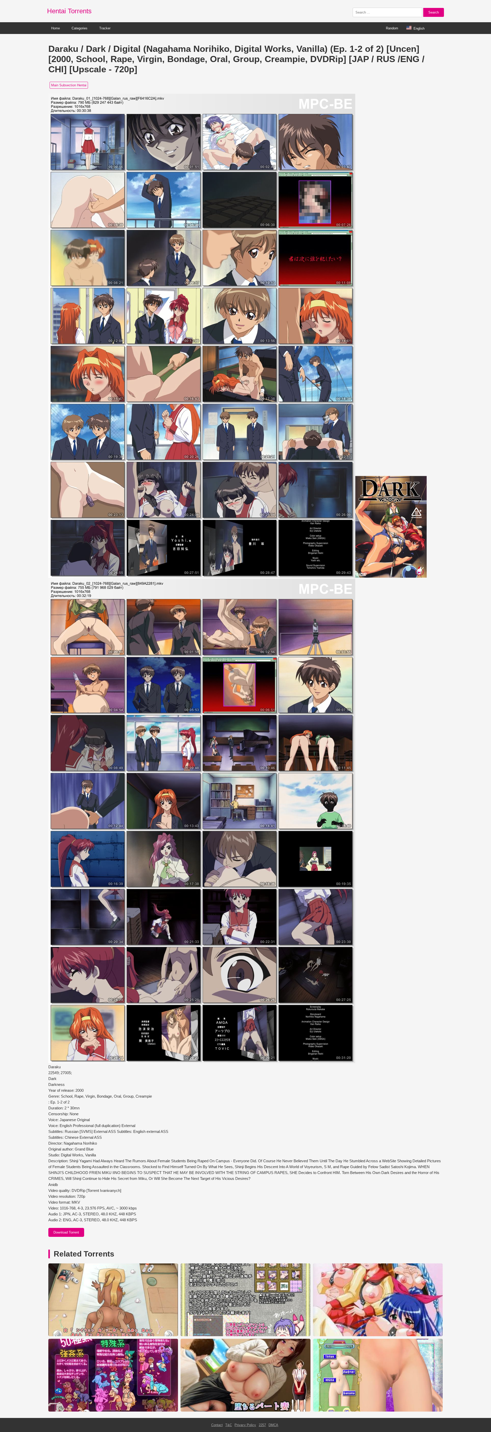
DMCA (273, 1425)
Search (433, 12)
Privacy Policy (245, 1425)
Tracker (104, 28)
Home (55, 28)
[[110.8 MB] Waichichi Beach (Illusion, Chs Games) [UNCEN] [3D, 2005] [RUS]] (378, 1410)
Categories (79, 28)
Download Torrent (66, 1232)
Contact (217, 1425)
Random (392, 28)
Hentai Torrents (69, 11)
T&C (228, 1425)
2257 (262, 1425)
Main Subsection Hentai (68, 85)
